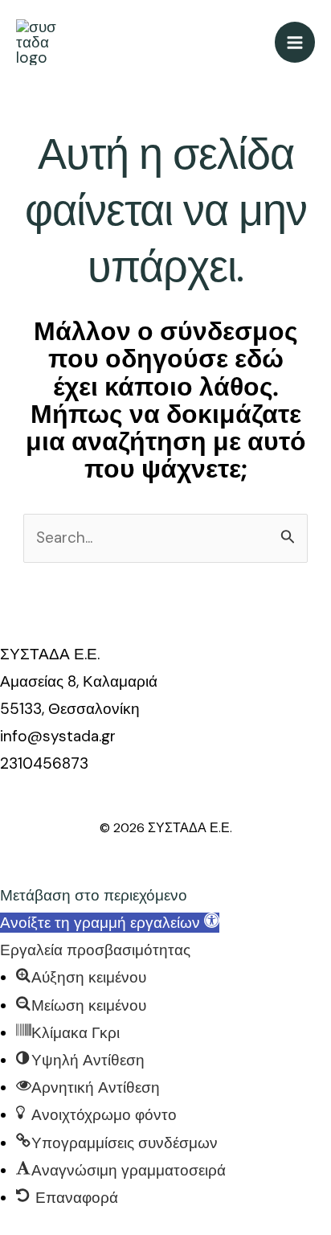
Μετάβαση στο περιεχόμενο (93, 895)
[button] (109, 923)
